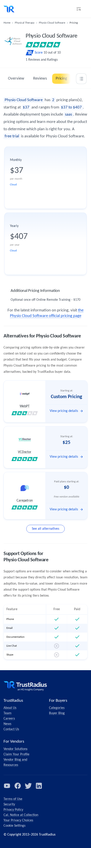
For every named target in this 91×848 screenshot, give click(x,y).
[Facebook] (17, 785)
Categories (56, 708)
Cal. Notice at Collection (21, 815)
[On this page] (81, 78)
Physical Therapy (24, 22)
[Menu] (78, 9)
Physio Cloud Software (52, 22)
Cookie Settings (14, 826)
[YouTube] (7, 785)
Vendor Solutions (15, 749)
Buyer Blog (57, 713)
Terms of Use (13, 799)
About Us (10, 708)
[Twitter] (28, 785)
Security (9, 804)
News (7, 724)
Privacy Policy (13, 810)
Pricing (61, 78)
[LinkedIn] (38, 785)
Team (7, 713)
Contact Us (11, 729)
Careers (9, 718)
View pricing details (64, 411)
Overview (16, 78)
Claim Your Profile (16, 754)
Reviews (40, 78)
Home (7, 22)
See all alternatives (45, 529)
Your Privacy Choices (18, 820)
